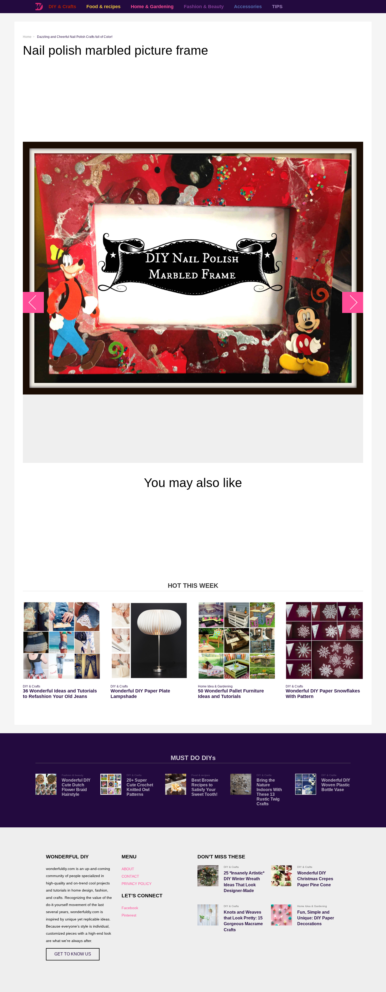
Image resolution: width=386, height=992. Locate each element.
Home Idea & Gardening (215, 686)
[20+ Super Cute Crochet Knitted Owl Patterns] (110, 784)
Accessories (248, 6)
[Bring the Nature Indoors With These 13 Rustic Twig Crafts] (240, 784)
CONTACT (130, 876)
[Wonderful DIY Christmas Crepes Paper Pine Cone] (281, 875)
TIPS (277, 6)
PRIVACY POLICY (137, 884)
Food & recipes (103, 6)
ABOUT (128, 869)
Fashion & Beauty (204, 6)
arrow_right (350, 302)
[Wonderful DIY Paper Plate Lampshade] (149, 640)
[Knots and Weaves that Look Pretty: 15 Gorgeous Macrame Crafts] (207, 914)
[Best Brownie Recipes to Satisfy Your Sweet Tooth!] (175, 784)
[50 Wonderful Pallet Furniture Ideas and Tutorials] (236, 640)
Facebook (130, 908)
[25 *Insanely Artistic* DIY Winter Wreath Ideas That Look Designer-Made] (207, 875)
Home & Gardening (152, 6)
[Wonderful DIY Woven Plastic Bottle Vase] (305, 784)
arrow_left (36, 302)
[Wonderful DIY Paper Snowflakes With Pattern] (324, 640)
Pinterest (129, 915)
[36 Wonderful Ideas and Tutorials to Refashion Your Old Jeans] (61, 640)
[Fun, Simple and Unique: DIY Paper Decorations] (281, 914)
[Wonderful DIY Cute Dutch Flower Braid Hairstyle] (45, 784)
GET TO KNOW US (72, 954)
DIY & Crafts (62, 6)
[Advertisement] (180, 99)
